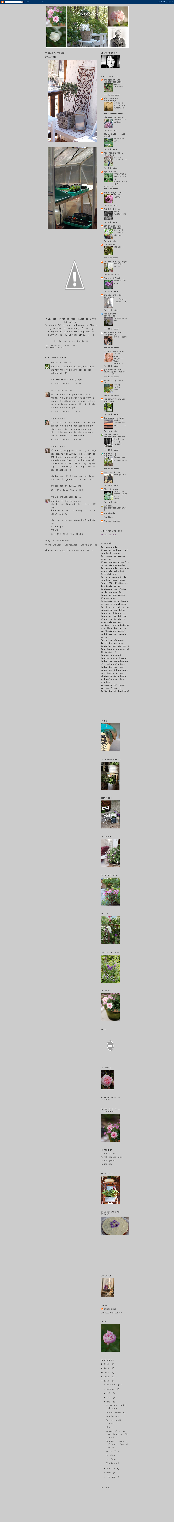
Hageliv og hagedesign (110, 455)
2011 (107, 1377)
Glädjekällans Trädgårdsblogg (113, 81)
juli (109, 1393)
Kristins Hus (110, 1309)
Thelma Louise (112, 521)
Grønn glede (108, 1161)
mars (109, 1473)
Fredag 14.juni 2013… (117, 387)
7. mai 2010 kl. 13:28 (66, 384)
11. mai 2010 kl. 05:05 (67, 534)
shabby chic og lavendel (113, 296)
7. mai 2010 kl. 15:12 (66, 412)
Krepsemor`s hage (114, 418)
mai (109, 1402)
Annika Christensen (62, 497)
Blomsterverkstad (114, 117)
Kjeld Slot (110, 172)
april (110, 1469)
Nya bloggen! (120, 337)
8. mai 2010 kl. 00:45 (66, 440)
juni (109, 1398)
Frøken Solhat (59, 363)
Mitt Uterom (111, 489)
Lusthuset (109, 245)
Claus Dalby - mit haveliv (114, 135)
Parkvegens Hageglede (110, 315)
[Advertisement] (113, 1255)
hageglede (106, 1164)
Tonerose (56, 446)
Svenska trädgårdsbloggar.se (115, 508)
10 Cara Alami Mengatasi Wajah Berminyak (118, 359)
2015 (107, 1364)
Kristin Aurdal (60, 390)
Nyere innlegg (53, 545)
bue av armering (115, 1412)
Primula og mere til (113, 381)
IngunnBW (56, 418)
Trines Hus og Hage (115, 262)
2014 (107, 1368)
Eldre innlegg (89, 545)
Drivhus (110, 1455)
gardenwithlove (113, 370)
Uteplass (111, 1459)
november (112, 1385)
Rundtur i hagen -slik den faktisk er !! (117, 1444)
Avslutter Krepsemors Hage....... (119, 422)
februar (111, 1477)
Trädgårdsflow (112, 209)
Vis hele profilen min (111, 1313)
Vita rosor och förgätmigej (113, 334)
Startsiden (71, 545)
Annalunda (109, 513)
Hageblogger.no (113, 193)
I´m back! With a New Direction (119, 105)
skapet (110, 1427)
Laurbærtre (112, 1416)
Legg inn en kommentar (58, 541)
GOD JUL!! (118, 247)
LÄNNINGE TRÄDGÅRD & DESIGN (114, 400)
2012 (107, 1373)
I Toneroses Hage (114, 351)
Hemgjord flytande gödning (118, 232)
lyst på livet (112, 472)
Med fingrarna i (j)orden (113, 154)
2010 (107, 1381)
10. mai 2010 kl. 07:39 (67, 490)
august (110, 1389)
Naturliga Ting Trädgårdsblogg (113, 227)
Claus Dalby (108, 1154)
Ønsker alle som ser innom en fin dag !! (117, 1434)
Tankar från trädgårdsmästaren (114, 436)
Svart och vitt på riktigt (118, 441)
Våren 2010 (112, 1451)
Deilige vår (119, 475)
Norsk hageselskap (112, 1157)
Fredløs (108, 517)
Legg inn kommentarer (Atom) (77, 550)
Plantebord (112, 1463)
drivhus (60, 348)
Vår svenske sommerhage (111, 100)
